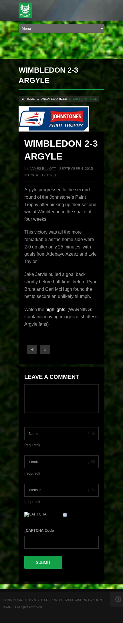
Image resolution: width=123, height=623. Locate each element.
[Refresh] (65, 515)
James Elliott (42, 169)
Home (30, 98)
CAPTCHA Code (40, 530)
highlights (55, 309)
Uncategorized (54, 98)
